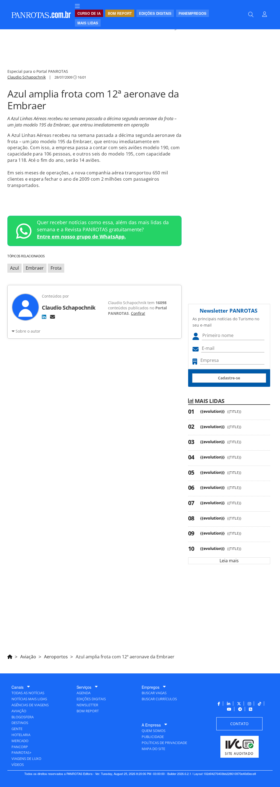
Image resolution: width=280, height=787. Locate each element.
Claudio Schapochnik (26, 77)
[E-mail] (52, 316)
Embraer (35, 268)
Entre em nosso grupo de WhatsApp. (81, 236)
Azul (14, 268)
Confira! (138, 313)
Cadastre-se (229, 377)
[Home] (9, 656)
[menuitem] (77, 6)
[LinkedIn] (44, 316)
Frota (56, 268)
